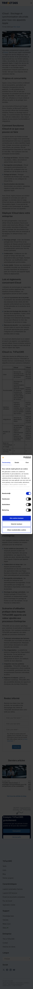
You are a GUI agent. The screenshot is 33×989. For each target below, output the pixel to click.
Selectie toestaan (16, 524)
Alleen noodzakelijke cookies (16, 530)
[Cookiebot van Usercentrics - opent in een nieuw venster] (23, 457)
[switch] (28, 499)
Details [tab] (17, 462)
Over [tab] (27, 462)
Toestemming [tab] (6, 462)
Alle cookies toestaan (16, 518)
